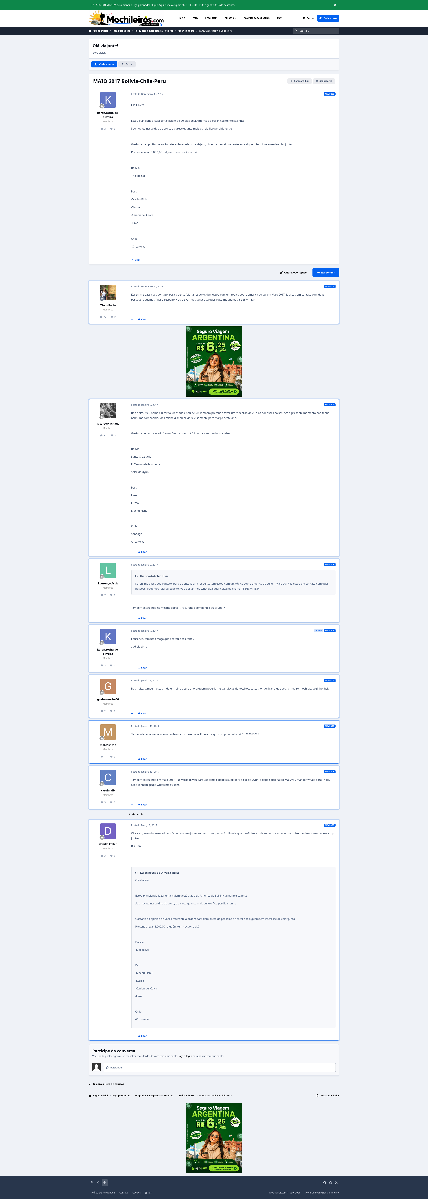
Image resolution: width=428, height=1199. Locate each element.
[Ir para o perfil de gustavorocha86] (108, 686)
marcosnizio (108, 745)
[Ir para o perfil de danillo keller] (108, 831)
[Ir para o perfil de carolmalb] (108, 777)
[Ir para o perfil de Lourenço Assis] (108, 570)
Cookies (136, 1192)
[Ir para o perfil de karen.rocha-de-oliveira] (108, 100)
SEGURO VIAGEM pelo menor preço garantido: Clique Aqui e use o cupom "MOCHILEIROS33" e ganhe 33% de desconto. (165, 5)
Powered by (322, 1192)
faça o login (185, 1056)
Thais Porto (108, 305)
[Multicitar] (132, 319)
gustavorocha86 (108, 699)
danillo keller (108, 844)
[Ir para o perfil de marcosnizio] (108, 732)
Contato (123, 1192)
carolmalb (108, 790)
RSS (149, 1192)
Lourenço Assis (108, 583)
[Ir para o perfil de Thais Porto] (108, 292)
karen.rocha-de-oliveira (108, 115)
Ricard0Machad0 (108, 423)
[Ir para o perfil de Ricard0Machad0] (108, 410)
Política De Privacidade (103, 1192)
